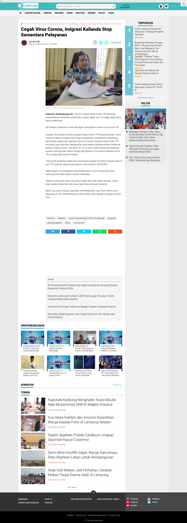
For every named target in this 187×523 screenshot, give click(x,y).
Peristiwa (80, 13)
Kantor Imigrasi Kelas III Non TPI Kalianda (59, 24)
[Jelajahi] (184, 3)
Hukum (70, 13)
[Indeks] (161, 6)
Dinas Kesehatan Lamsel (108, 499)
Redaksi (70, 515)
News (106, 24)
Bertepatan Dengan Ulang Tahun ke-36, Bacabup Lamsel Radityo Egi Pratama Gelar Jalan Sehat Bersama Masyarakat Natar (146, 136)
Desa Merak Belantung (81, 499)
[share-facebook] (95, 42)
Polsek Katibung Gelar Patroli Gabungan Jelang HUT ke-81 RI (149, 87)
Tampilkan (116, 385)
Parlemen (59, 13)
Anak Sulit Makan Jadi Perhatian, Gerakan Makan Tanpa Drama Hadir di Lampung (80, 472)
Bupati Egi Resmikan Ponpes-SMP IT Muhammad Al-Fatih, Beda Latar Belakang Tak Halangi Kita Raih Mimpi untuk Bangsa (149, 48)
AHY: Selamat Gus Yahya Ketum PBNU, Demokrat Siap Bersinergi (144, 159)
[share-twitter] (101, 42)
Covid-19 (28, 24)
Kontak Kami (80, 515)
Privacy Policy (114, 515)
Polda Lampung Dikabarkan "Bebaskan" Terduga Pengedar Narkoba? (149, 31)
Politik (101, 13)
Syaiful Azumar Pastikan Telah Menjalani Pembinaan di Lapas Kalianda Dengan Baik (144, 149)
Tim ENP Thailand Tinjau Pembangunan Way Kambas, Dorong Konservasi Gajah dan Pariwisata (149, 60)
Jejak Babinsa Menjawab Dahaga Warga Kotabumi (147, 72)
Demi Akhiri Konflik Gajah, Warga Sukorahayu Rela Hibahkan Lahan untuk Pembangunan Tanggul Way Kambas (83, 457)
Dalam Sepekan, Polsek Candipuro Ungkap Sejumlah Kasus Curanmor (80, 437)
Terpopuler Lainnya (145, 98)
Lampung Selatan (32, 13)
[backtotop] (93, 493)
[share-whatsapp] (106, 42)
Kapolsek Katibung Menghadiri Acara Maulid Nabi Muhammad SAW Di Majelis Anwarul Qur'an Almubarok (82, 404)
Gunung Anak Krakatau (28, 503)
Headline (36, 24)
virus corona (115, 24)
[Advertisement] (32, 89)
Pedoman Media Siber (97, 515)
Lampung (47, 13)
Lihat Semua (71, 487)
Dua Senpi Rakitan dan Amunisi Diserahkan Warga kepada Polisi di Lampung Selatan (81, 419)
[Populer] (166, 6)
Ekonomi (91, 13)
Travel (111, 13)
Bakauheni (23, 499)
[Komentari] (115, 231)
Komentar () (116, 42)
